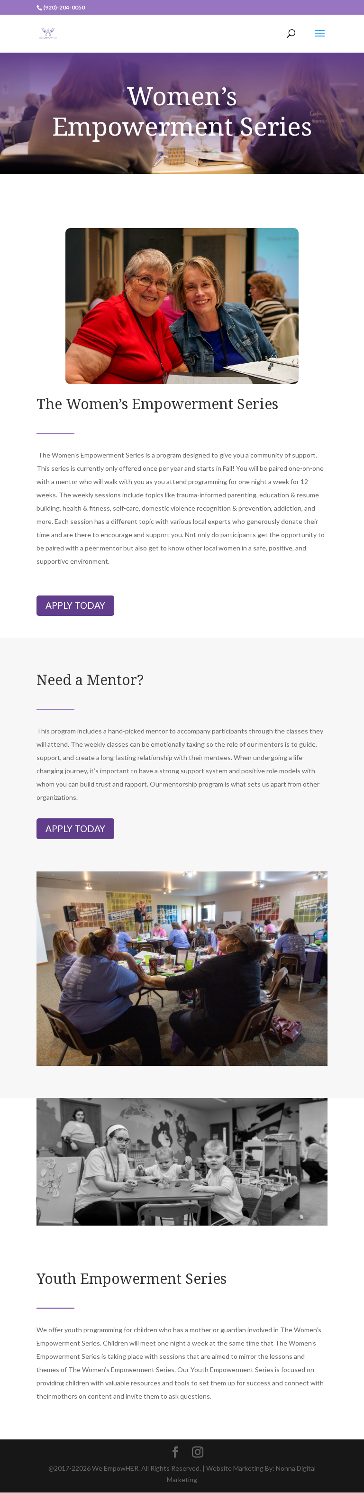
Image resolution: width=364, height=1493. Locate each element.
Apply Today (75, 605)
